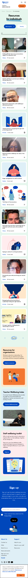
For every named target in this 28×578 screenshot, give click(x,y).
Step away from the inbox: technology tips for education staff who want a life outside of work (13, 227)
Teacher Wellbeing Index (11, 404)
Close (21, 575)
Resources (17, 548)
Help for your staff (19, 545)
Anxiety (22, 26)
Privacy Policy (7, 515)
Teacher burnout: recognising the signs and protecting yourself (13, 129)
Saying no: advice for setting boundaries (12, 251)
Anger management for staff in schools (12, 178)
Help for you (17, 542)
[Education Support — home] (5, 3)
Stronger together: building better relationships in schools (11, 325)
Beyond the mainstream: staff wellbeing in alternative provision (12, 104)
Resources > (9, 11)
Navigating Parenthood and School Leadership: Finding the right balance (11, 300)
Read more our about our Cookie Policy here (12, 570)
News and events (5, 551)
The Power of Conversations (9, 202)
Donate (22, 6)
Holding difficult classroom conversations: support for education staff (12, 54)
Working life (9, 26)
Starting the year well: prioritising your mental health (13, 276)
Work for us (4, 548)
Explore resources (9, 363)
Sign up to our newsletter (5, 554)
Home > (3, 11)
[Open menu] (25, 2)
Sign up (7, 452)
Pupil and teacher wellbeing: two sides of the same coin (13, 154)
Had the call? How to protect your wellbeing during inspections (13, 79)
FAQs (2, 545)
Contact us (4, 542)
